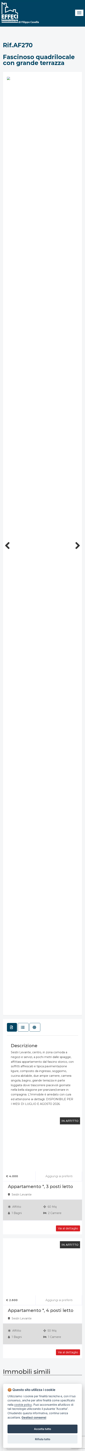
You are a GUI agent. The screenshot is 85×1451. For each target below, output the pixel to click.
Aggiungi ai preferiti (59, 1300)
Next (76, 544)
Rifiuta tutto (42, 1439)
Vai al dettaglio (68, 1352)
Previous (9, 544)
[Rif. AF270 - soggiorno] (8, 78)
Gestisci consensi (34, 1417)
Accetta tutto (42, 1429)
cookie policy (23, 1404)
